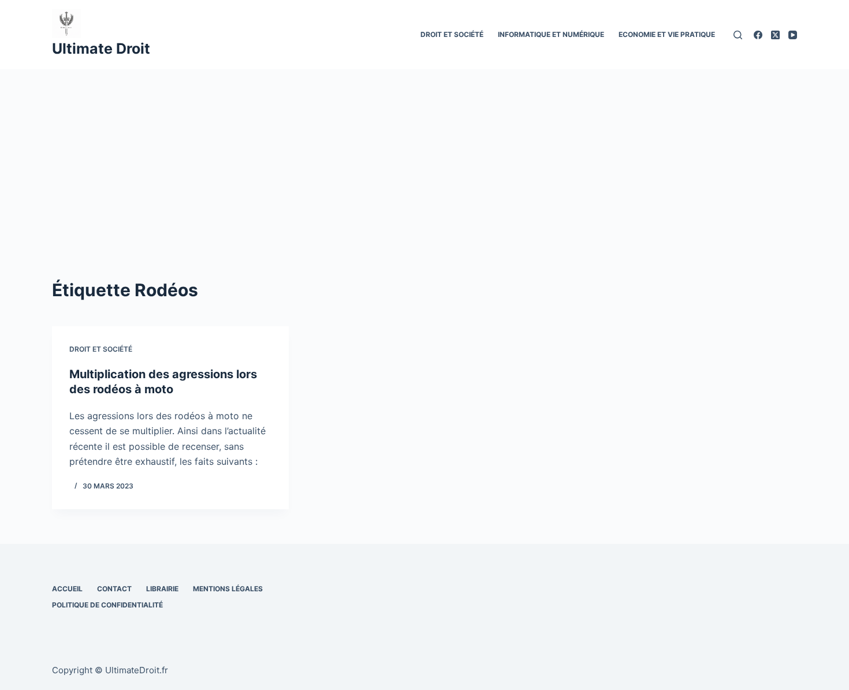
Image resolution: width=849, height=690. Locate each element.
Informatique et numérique (551, 34)
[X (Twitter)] (775, 35)
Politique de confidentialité (107, 605)
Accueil (67, 588)
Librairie (162, 588)
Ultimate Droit (101, 48)
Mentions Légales (228, 588)
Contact (114, 588)
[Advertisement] (424, 156)
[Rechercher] (737, 35)
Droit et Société (451, 34)
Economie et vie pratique (667, 34)
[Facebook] (758, 35)
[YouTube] (792, 35)
